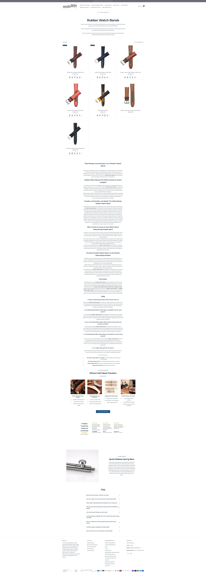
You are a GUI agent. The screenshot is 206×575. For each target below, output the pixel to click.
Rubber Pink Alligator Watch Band (75, 110)
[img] (84, 432)
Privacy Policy (90, 548)
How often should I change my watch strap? (96, 512)
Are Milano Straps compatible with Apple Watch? (98, 527)
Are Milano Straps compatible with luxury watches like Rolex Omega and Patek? (102, 517)
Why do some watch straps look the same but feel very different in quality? (102, 507)
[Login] (140, 6)
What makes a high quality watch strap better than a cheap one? (101, 502)
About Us (107, 559)
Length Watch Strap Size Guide (112, 552)
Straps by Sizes (108, 5)
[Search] (138, 6)
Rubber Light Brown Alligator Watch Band (130, 110)
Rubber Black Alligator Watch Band (103, 72)
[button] (70, 77)
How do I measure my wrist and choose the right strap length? (101, 499)
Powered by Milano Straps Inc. (86, 571)
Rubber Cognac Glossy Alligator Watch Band (130, 72)
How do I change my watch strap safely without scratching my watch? (101, 522)
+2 (81, 77)
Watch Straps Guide (106, 7)
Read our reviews (103, 411)
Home (98, 12)
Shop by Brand (124, 5)
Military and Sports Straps (97, 5)
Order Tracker (108, 550)
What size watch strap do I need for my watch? (97, 495)
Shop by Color (116, 5)
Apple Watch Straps (84, 7)
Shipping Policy (90, 542)
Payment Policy (90, 550)
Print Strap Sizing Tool (110, 554)
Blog (106, 546)
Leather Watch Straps (85, 5)
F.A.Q (106, 548)
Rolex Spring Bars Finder (110, 556)
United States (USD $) (65, 571)
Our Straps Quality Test (110, 544)
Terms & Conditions (91, 546)
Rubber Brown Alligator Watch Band (75, 72)
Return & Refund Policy (92, 544)
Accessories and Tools (95, 7)
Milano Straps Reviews (110, 542)
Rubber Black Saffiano (103, 110)
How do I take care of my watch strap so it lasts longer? (99, 530)
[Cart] (143, 6)
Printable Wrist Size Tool (110, 558)
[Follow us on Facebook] (128, 553)
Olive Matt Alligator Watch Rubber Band (75, 148)
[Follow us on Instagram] (131, 553)
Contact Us (107, 565)
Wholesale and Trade (110, 563)
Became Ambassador (110, 561)
